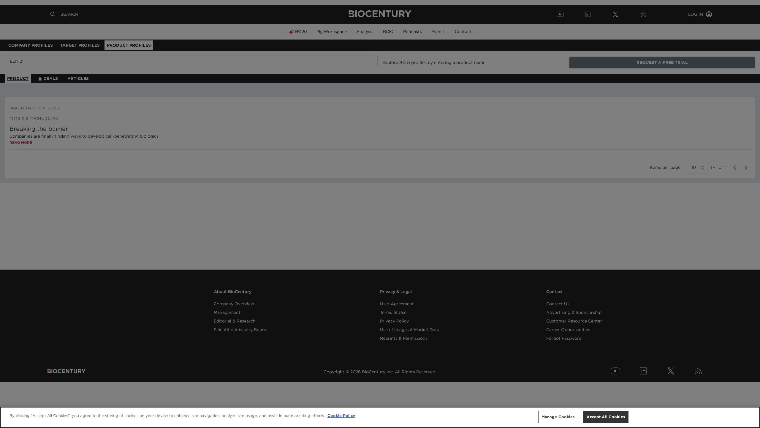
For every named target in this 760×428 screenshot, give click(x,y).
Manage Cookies (558, 417)
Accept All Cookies (606, 417)
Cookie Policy (341, 415)
